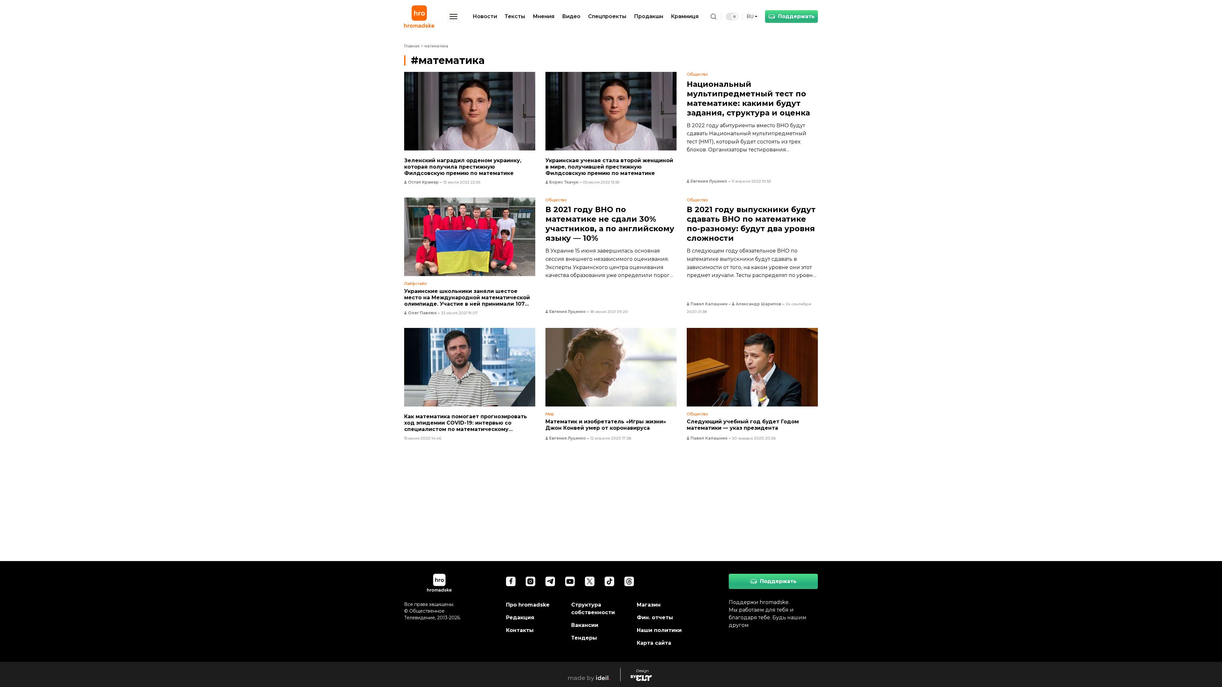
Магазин (649, 605)
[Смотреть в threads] (629, 581)
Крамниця (685, 16)
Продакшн (648, 16)
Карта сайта (654, 643)
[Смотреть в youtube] (570, 581)
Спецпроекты (607, 16)
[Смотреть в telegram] (550, 581)
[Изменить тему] (732, 16)
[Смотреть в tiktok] (609, 581)
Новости (485, 16)
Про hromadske (528, 605)
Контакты (520, 630)
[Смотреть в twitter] (589, 581)
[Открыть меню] (453, 16)
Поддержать (796, 16)
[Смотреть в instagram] (530, 581)
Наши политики (659, 630)
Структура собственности (593, 608)
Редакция (520, 617)
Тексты (515, 16)
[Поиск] (713, 16)
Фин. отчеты (655, 617)
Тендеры (584, 638)
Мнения (543, 16)
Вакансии (584, 625)
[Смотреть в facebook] (511, 581)
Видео (571, 16)
